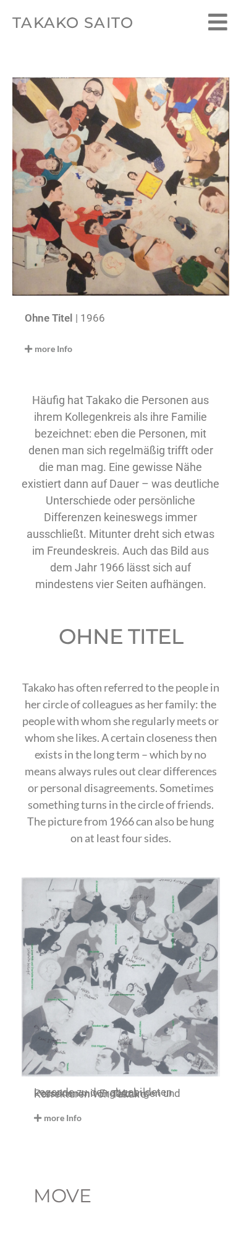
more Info (53, 348)
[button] (103, 349)
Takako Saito (73, 23)
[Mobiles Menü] (218, 22)
